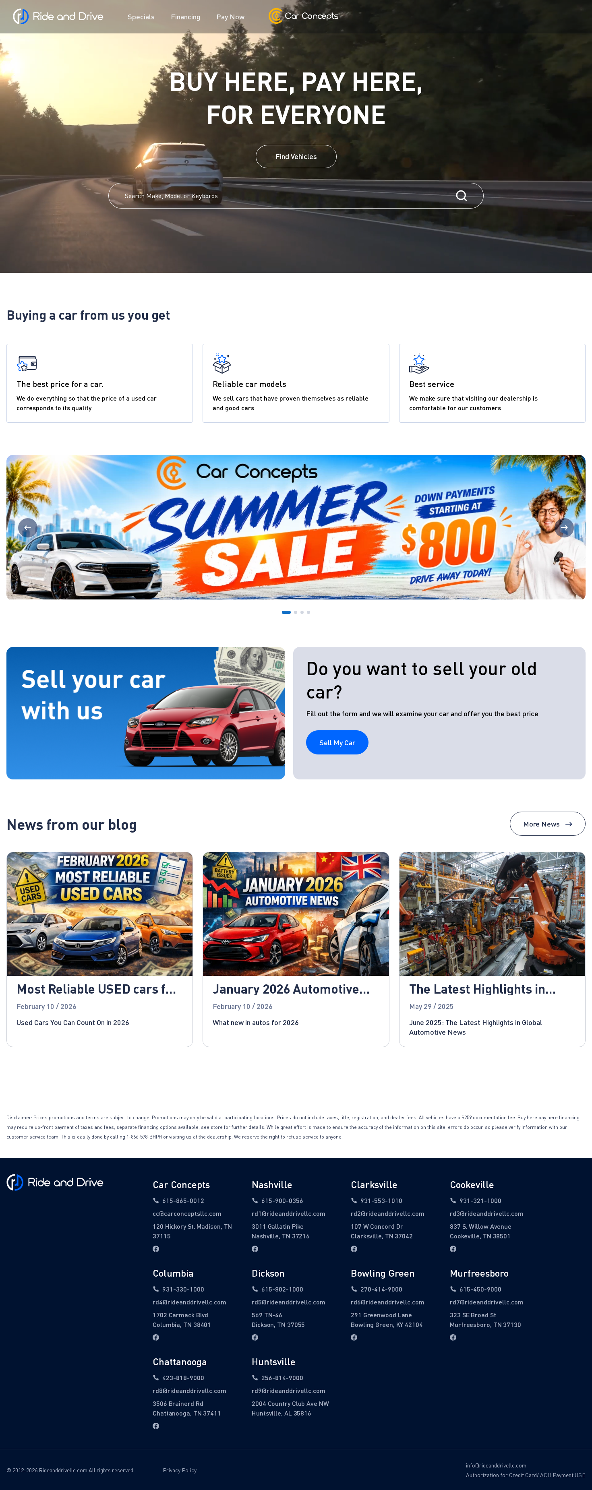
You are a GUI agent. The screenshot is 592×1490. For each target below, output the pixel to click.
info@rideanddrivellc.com (496, 1465)
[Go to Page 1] (286, 612)
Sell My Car (337, 742)
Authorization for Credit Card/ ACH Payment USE (526, 1474)
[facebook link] (156, 1249)
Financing (185, 16)
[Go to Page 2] (295, 612)
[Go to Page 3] (302, 612)
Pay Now (230, 16)
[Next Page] (564, 527)
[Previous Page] (27, 527)
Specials (141, 16)
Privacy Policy (180, 1470)
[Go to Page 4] (308, 612)
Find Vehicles (296, 156)
